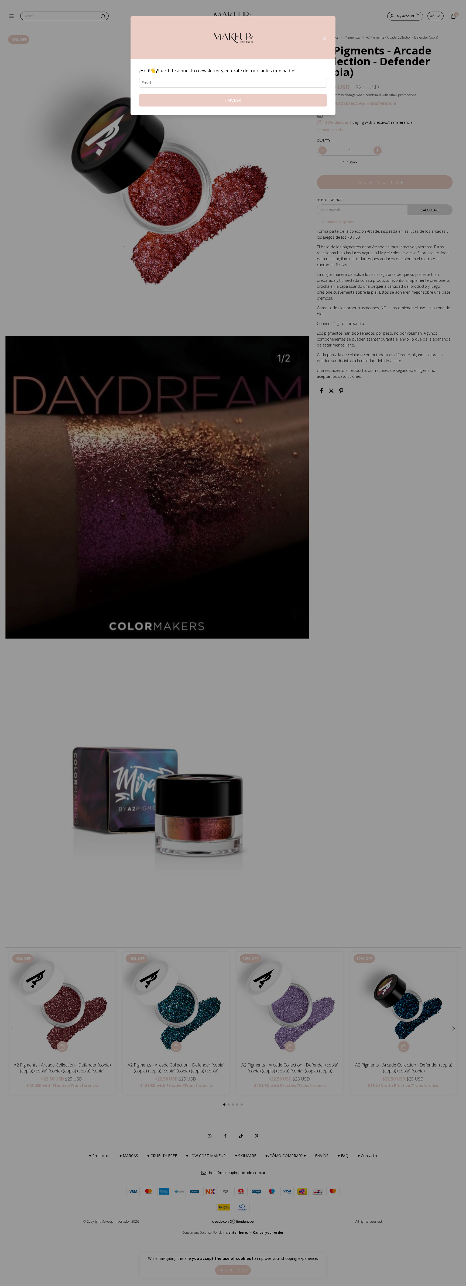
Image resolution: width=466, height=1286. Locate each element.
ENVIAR (233, 100)
